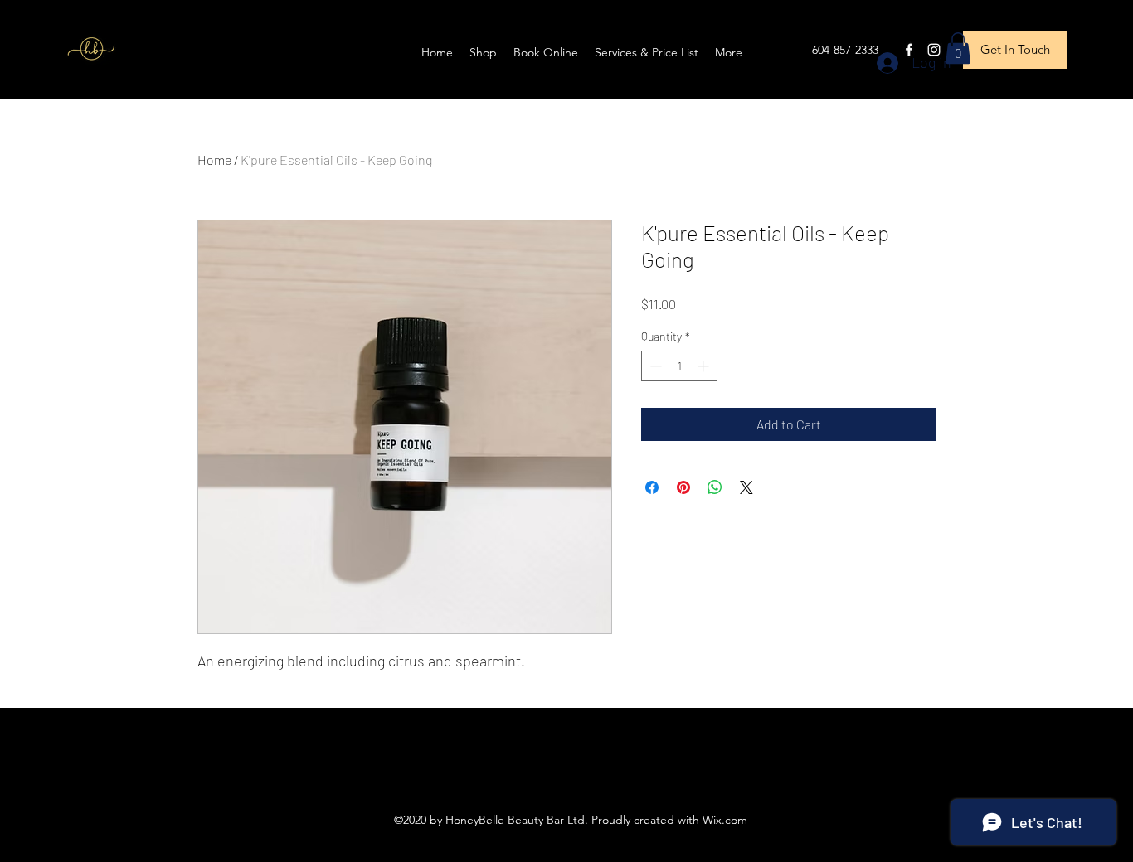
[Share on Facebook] (652, 487)
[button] (958, 48)
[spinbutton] (679, 365)
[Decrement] (654, 365)
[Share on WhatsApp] (715, 487)
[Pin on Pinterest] (683, 487)
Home (214, 159)
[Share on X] (746, 487)
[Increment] (704, 365)
